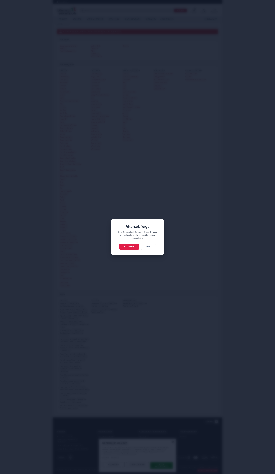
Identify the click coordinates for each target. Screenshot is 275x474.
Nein (148, 247)
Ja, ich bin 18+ (129, 247)
